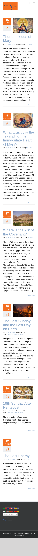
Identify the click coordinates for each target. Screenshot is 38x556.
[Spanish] (18, 511)
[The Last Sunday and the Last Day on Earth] (23, 310)
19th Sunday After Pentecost (23, 390)
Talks (21, 334)
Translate (9, 520)
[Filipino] (12, 508)
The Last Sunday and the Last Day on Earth (23, 308)
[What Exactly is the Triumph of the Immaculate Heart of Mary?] (23, 120)
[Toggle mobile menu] (34, 3)
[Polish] (12, 511)
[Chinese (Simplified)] (6, 508)
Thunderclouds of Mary (23, 23)
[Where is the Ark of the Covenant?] (23, 218)
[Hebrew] (4, 511)
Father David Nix (10, 44)
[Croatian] (8, 508)
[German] (16, 508)
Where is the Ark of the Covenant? (23, 216)
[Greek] (18, 508)
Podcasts (10, 334)
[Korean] (8, 511)
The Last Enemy (16, 456)
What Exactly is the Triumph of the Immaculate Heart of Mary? (23, 117)
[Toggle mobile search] (30, 3)
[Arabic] (4, 508)
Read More (31, 105)
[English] (10, 508)
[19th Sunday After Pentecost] (23, 392)
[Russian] (16, 511)
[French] (14, 508)
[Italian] (6, 511)
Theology (30, 44)
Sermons (16, 334)
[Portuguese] (14, 511)
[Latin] (10, 511)
